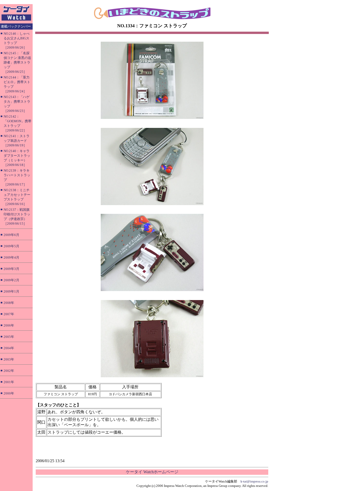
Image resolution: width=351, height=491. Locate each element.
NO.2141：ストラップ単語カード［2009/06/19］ (17, 140)
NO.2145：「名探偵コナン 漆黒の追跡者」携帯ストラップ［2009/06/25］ (17, 62)
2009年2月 (11, 280)
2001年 (9, 382)
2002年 (9, 371)
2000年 (9, 393)
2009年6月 (11, 235)
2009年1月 (11, 291)
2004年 (9, 348)
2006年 (9, 325)
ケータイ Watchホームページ (152, 472)
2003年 (9, 359)
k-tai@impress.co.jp (254, 481)
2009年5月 (11, 246)
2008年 (9, 303)
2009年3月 (11, 269)
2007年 (9, 314)
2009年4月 (11, 257)
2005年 (9, 337)
